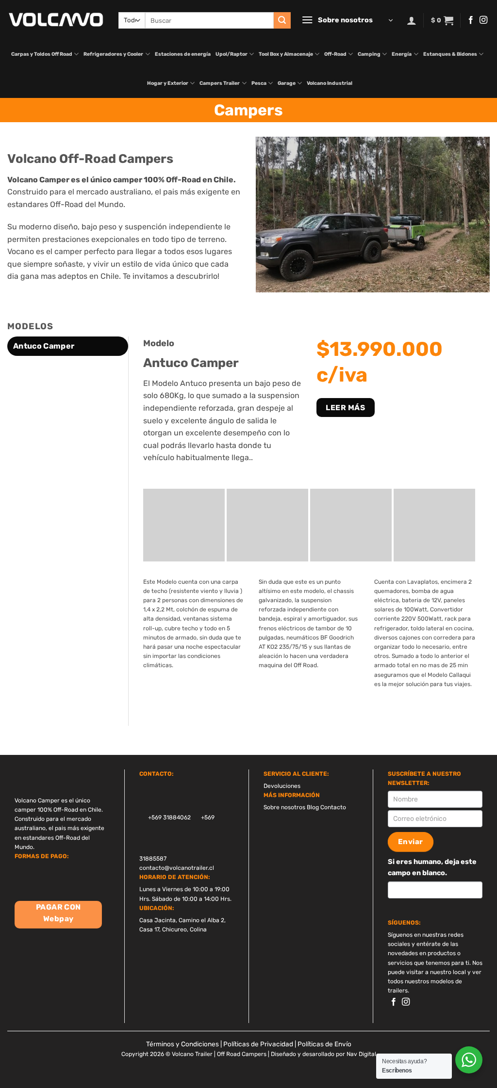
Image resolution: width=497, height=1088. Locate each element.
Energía (402, 54)
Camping (369, 54)
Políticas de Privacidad (258, 1044)
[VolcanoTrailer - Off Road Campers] (55, 19)
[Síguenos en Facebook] (471, 20)
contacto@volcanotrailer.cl (176, 867)
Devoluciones (282, 786)
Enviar (410, 841)
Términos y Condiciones (182, 1044)
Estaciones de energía (183, 54)
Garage (287, 83)
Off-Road (335, 54)
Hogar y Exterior (167, 83)
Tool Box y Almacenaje (286, 54)
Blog (313, 807)
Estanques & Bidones (450, 54)
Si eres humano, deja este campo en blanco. (432, 867)
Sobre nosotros (284, 807)
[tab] (67, 346)
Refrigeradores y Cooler (113, 54)
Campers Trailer (219, 83)
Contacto (333, 807)
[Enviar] (282, 20)
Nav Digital (361, 1054)
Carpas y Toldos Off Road (41, 54)
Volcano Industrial (329, 83)
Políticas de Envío (324, 1044)
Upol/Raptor (231, 54)
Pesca (258, 83)
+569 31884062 (169, 817)
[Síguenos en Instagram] (483, 20)
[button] (347, 20)
